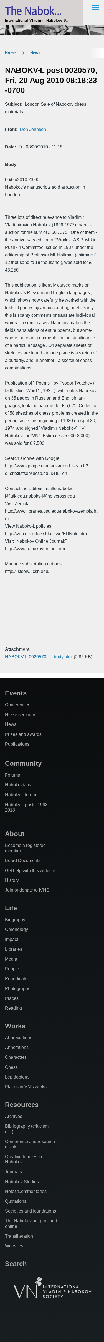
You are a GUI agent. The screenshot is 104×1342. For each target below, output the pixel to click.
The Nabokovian (41, 10)
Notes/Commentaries (26, 1191)
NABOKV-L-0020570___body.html (39, 656)
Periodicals (16, 978)
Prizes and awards (23, 734)
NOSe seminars (20, 714)
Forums (12, 775)
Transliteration (19, 1236)
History (12, 880)
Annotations (17, 1047)
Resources (22, 1104)
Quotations (15, 1201)
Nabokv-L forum (20, 794)
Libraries (13, 949)
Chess (11, 1067)
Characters (16, 1057)
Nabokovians (18, 784)
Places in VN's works (26, 1086)
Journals (13, 1172)
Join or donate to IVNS (27, 890)
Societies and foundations (30, 1211)
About (14, 833)
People (12, 968)
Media (11, 959)
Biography (15, 919)
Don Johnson (33, 129)
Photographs (17, 988)
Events (16, 693)
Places (12, 998)
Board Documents (22, 860)
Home (10, 53)
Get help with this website (30, 870)
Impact (11, 939)
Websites (14, 1245)
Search (16, 1263)
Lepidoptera (17, 1077)
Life (11, 908)
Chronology (16, 929)
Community (23, 763)
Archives (13, 1116)
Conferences (17, 704)
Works (15, 1026)
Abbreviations (18, 1037)
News (35, 53)
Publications (17, 744)
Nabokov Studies (22, 1181)
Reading (13, 1008)
